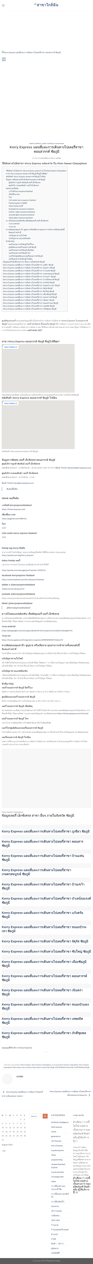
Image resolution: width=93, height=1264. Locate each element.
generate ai (55, 1136)
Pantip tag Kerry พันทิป (18, 203)
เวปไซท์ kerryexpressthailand (21, 191)
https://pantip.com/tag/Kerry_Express (17, 555)
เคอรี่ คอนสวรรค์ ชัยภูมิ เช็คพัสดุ (21, 250)
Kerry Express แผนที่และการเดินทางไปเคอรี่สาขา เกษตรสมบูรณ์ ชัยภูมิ (31, 274)
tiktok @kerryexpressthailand (21, 218)
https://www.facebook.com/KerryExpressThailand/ (23, 579)
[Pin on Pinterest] (53, 1056)
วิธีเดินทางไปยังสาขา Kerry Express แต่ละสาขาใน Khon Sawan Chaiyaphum (36, 171)
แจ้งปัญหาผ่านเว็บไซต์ (18, 235)
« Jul (3, 1150)
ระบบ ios (12, 226)
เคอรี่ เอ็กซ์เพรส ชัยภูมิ (81, 1067)
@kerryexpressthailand (18, 607)
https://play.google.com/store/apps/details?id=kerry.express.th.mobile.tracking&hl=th (37, 630)
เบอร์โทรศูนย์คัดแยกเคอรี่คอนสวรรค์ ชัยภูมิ (26, 256)
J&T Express (56, 1141)
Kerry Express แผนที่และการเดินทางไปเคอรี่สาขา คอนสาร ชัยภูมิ (29, 268)
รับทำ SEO (55, 1220)
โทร (10, 197)
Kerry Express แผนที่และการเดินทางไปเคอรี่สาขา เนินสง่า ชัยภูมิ (28, 300)
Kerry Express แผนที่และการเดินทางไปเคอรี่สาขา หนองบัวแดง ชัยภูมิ (30, 303)
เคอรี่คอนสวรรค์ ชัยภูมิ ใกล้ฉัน (20, 259)
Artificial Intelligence (59, 1122)
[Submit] (45, 1116)
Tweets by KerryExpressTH (13, 589)
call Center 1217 (34, 330)
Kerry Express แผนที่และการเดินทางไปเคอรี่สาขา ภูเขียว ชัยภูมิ (28, 265)
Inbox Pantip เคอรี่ (16, 206)
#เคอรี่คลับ (11, 488)
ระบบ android (14, 223)
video (53, 1181)
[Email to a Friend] (49, 1056)
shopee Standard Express (58, 1165)
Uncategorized (57, 1176)
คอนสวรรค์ (46, 1067)
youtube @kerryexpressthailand (21, 215)
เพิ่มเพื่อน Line (14, 194)
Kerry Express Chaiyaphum (53, 143)
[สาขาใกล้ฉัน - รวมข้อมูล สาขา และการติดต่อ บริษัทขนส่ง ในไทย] (46, 5)
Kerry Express (35, 143)
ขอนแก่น (55, 1206)
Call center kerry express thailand (22, 200)
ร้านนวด (54, 1225)
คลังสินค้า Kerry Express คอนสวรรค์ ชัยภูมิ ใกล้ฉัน (26, 176)
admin (58, 158)
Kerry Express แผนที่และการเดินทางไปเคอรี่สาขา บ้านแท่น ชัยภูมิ (29, 270)
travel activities (57, 1172)
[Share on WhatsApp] (36, 1056)
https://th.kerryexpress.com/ (14, 509)
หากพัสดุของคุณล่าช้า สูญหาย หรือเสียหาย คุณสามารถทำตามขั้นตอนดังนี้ (35, 229)
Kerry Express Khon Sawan (31, 1067)
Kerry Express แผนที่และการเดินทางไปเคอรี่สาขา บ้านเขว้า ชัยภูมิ (29, 276)
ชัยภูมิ (52, 1067)
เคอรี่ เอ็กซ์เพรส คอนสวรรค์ (64, 1067)
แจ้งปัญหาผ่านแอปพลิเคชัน (19, 238)
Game (53, 1131)
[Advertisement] (46, 29)
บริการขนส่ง (56, 1211)
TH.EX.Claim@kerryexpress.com (20, 483)
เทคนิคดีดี (55, 1253)
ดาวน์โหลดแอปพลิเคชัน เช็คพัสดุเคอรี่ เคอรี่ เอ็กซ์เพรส (27, 221)
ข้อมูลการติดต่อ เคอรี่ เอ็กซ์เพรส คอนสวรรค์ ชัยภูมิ (25, 179)
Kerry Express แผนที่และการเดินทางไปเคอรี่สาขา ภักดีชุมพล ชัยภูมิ (29, 309)
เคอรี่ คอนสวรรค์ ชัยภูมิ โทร (19, 253)
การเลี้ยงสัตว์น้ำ (57, 1201)
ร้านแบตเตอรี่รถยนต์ (59, 1229)
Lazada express (57, 1150)
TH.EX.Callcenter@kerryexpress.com (76, 468)
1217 (4, 528)
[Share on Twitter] (44, 1056)
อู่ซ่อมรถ (55, 1248)
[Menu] (3, 5)
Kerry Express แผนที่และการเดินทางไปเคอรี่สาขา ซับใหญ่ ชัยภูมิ (28, 291)
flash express (56, 1127)
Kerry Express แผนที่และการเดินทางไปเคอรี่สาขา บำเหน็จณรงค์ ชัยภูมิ (31, 279)
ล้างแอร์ (54, 1234)
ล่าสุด (53, 1239)
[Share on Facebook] (40, 1056)
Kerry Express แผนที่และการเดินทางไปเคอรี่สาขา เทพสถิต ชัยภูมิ (29, 306)
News (53, 1155)
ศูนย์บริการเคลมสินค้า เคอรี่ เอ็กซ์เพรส (24, 185)
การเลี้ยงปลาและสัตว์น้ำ (60, 1195)
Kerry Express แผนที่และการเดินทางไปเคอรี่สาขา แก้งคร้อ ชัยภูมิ (29, 282)
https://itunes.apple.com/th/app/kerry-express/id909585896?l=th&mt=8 (32, 640)
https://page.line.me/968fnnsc (14, 518)
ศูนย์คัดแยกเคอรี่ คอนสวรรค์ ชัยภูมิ (22, 247)
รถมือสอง (55, 1215)
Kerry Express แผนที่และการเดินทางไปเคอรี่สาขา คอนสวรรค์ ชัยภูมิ (30, 297)
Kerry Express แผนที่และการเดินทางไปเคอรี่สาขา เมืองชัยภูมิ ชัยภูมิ (30, 294)
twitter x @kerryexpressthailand (22, 212)
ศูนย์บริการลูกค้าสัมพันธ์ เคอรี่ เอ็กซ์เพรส (24, 182)
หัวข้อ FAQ (10, 241)
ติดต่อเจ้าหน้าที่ (15, 232)
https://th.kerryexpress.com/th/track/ (73, 713)
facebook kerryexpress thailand (21, 209)
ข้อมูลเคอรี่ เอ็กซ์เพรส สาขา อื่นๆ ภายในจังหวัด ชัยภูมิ (24, 262)
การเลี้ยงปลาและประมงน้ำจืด (58, 1187)
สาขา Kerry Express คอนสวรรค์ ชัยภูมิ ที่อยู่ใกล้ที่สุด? (26, 173)
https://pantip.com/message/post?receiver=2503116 (24, 570)
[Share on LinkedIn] (57, 1056)
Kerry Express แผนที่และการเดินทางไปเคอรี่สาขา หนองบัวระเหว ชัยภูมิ (31, 285)
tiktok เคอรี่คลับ (12, 188)
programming (56, 1159)
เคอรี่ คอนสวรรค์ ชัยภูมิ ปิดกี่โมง (21, 244)
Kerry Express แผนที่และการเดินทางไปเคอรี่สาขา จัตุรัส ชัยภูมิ (28, 288)
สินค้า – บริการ (57, 1243)
